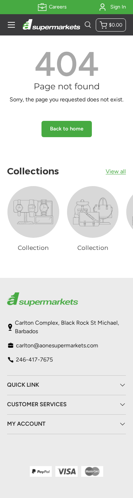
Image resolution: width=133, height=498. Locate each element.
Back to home (66, 128)
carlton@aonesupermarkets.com (57, 345)
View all (116, 171)
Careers (58, 7)
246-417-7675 (34, 359)
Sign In (118, 7)
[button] (111, 25)
